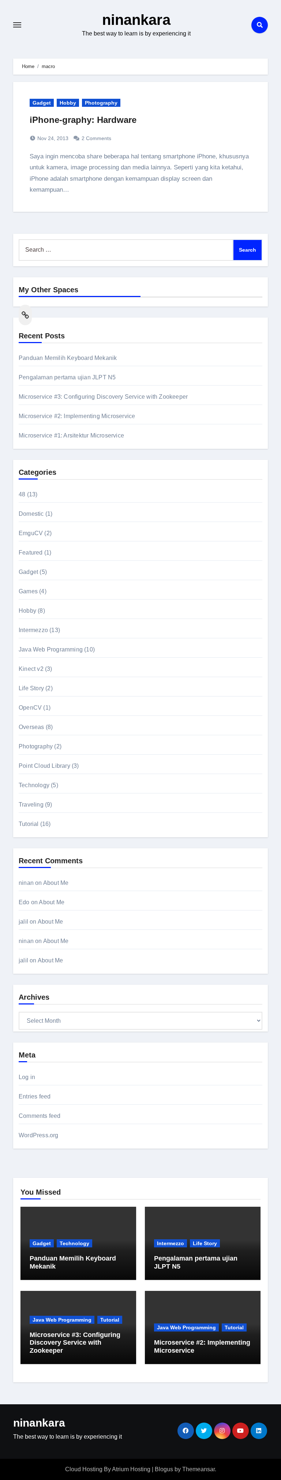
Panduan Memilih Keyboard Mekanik (68, 358)
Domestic (31, 514)
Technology (34, 785)
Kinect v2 (31, 669)
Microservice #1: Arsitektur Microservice (71, 435)
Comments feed (40, 1116)
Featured (31, 552)
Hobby (68, 103)
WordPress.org (39, 1135)
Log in (27, 1077)
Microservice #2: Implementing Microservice (77, 416)
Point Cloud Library (44, 766)
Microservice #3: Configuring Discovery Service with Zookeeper (103, 397)
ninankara (136, 20)
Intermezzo (33, 630)
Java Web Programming (51, 649)
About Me (56, 883)
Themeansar (198, 1469)
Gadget (42, 103)
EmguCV (31, 533)
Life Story (31, 688)
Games (28, 591)
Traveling (31, 804)
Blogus (164, 1469)
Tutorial (29, 824)
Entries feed (34, 1096)
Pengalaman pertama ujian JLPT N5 (67, 377)
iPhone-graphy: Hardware (83, 120)
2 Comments (96, 138)
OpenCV (30, 708)
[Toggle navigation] (17, 24)
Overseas (31, 727)
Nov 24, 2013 (52, 138)
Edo (24, 902)
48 (22, 494)
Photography (101, 103)
